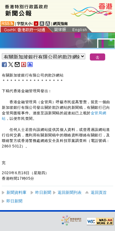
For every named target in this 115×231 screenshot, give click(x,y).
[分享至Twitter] (11, 64)
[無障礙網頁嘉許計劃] (71, 220)
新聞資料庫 (16, 192)
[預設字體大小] (36, 23)
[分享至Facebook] (4, 64)
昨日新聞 (43, 192)
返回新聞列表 (70, 192)
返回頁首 (99, 192)
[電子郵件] (17, 64)
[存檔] (24, 64)
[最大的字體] (47, 23)
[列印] (30, 64)
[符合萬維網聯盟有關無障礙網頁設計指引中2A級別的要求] (99, 221)
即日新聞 (14, 201)
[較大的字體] (42, 23)
